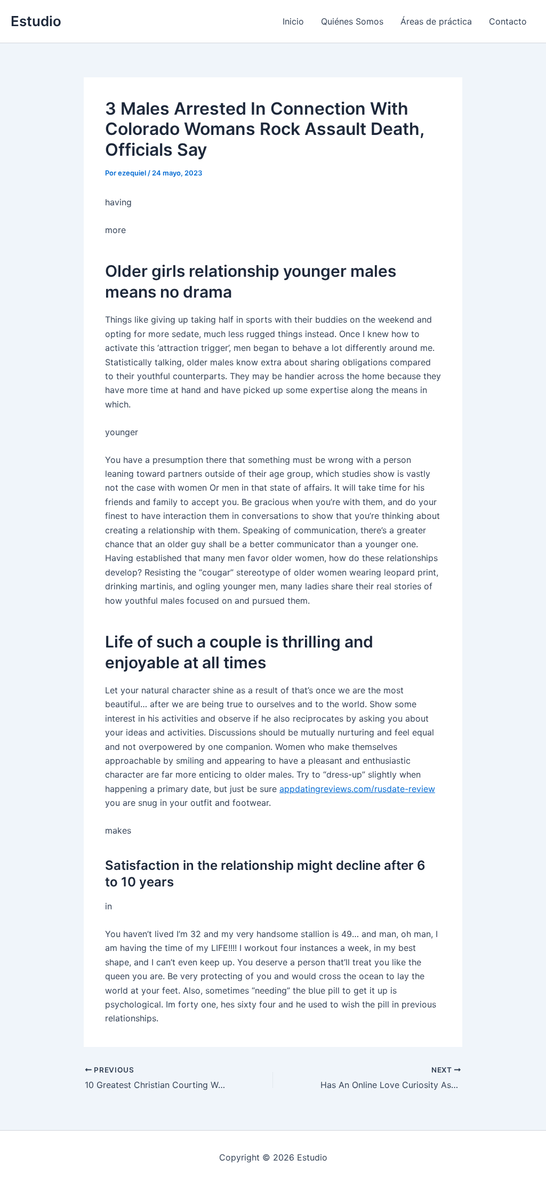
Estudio (36, 21)
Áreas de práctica (436, 21)
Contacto (508, 21)
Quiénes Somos (352, 21)
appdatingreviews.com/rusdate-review (357, 788)
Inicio (293, 21)
